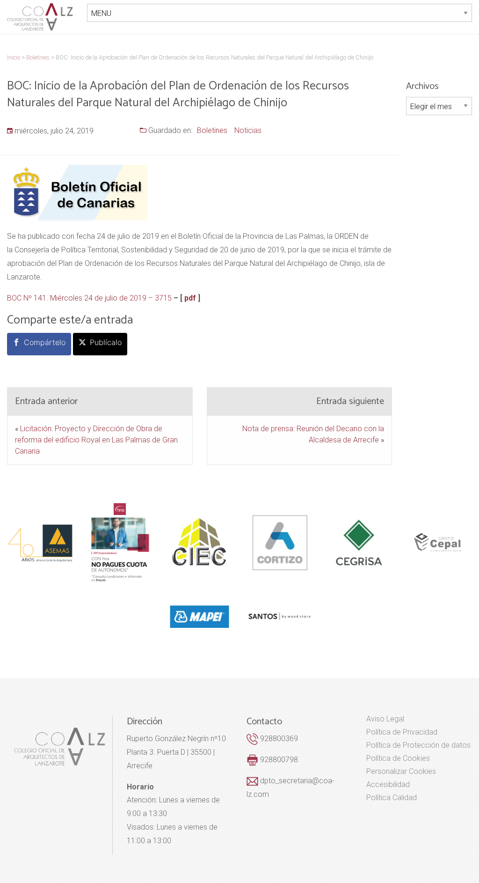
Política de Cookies (398, 758)
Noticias (247, 130)
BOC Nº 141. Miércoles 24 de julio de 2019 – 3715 (89, 298)
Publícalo (106, 342)
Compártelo (44, 342)
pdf (190, 298)
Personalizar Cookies (401, 771)
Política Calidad (391, 798)
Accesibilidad (388, 784)
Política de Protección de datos (418, 745)
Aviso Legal (385, 719)
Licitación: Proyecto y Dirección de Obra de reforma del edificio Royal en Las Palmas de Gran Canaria (96, 440)
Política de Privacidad (401, 732)
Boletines (212, 130)
